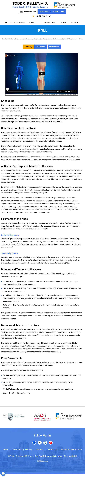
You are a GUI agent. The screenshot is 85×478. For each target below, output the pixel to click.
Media (64, 22)
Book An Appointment (53, 11)
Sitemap (39, 449)
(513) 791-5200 (43, 16)
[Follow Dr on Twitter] (40, 443)
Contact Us (52, 449)
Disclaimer (17, 449)
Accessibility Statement (71, 449)
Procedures (54, 46)
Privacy (28, 449)
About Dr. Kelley (17, 22)
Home (6, 22)
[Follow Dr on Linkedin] (45, 443)
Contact (75, 22)
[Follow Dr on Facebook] (34, 443)
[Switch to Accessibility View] (3, 473)
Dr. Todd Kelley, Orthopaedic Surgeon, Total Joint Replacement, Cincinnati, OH (34, 39)
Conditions (40, 46)
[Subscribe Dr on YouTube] (51, 443)
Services (33, 22)
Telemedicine (30, 11)
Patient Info (49, 22)
